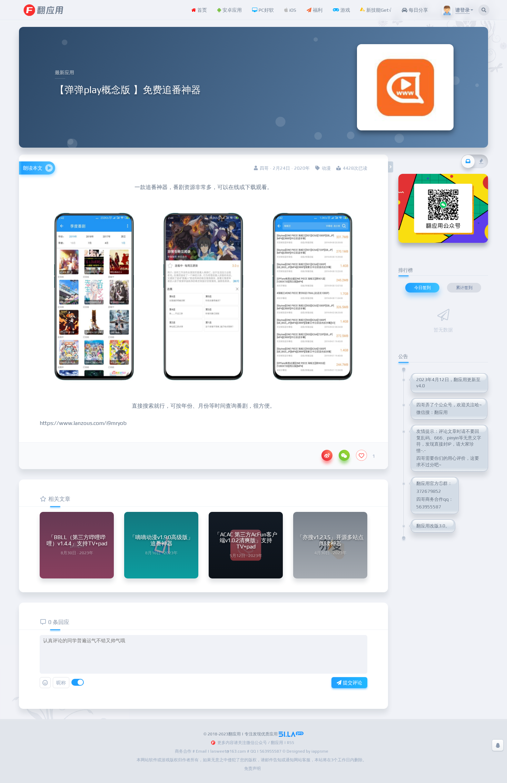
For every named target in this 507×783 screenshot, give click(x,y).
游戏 (344, 10)
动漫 (326, 168)
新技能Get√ (378, 10)
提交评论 (351, 682)
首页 (201, 10)
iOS (292, 10)
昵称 (61, 682)
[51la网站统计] (291, 734)
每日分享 (417, 10)
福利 (316, 10)
